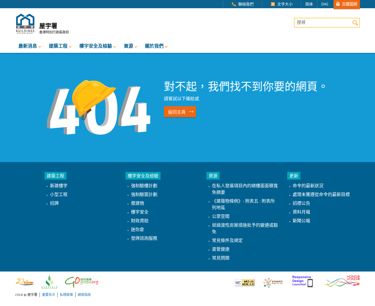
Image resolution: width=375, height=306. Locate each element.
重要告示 (48, 295)
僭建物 (137, 203)
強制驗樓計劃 (144, 185)
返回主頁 (177, 112)
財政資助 (140, 220)
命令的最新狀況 (308, 185)
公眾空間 (221, 216)
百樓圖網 (349, 4)
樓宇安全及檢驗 (95, 46)
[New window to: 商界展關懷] (24, 281)
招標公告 (301, 203)
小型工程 (59, 194)
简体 (309, 4)
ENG (324, 4)
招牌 (54, 203)
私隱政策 (66, 295)
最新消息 (27, 46)
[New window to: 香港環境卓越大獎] (49, 281)
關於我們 (154, 46)
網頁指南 (84, 295)
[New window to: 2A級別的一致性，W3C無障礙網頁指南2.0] (244, 280)
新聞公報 (301, 220)
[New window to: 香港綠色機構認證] (81, 281)
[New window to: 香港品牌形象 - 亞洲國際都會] (342, 280)
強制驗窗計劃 (144, 194)
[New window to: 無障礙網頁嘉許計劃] (273, 280)
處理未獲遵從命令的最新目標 (321, 194)
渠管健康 (221, 249)
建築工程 (58, 46)
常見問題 (221, 258)
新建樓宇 (59, 185)
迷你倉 (137, 229)
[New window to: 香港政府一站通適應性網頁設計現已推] (303, 280)
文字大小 (285, 4)
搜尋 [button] (355, 22)
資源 (128, 46)
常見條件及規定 (227, 240)
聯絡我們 (246, 4)
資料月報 (301, 212)
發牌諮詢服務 (144, 238)
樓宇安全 (140, 212)
